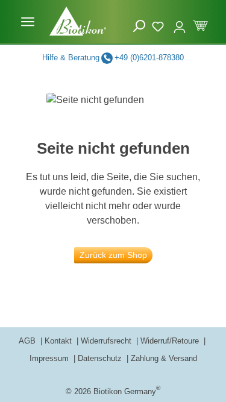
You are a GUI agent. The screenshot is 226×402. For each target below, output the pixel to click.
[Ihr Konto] (179, 22)
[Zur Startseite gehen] (77, 21)
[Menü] (27, 22)
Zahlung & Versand (164, 358)
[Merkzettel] (159, 25)
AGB (28, 340)
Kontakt (59, 340)
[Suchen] (139, 26)
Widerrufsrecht (107, 340)
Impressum (50, 358)
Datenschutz (101, 358)
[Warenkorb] (200, 24)
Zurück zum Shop (113, 255)
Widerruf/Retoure (170, 340)
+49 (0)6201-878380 (149, 57)
